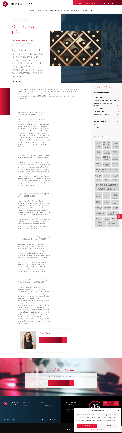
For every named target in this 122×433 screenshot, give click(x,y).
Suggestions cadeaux (98, 208)
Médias (96, 124)
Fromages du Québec (98, 180)
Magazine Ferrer (106, 195)
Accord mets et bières (98, 145)
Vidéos (96, 127)
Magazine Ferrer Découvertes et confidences (114, 195)
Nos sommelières (46, 406)
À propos (38, 10)
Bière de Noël (115, 152)
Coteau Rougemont (98, 164)
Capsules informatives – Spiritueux (103, 96)
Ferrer (107, 176)
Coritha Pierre (106, 158)
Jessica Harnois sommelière (106, 187)
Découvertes (99, 111)
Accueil (31, 10)
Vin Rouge (98, 218)
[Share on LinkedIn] (19, 81)
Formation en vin (115, 176)
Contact (85, 10)
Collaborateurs (75, 10)
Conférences (99, 108)
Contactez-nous (29, 409)
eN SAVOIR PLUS (107, 403)
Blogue (66, 10)
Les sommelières (100, 121)
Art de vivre (98, 152)
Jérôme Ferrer (98, 195)
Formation (98, 118)
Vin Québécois (113, 213)
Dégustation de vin (101, 170)
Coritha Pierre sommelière (115, 158)
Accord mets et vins (102, 92)
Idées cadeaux (106, 180)
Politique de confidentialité (97, 429)
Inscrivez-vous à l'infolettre (89, 3)
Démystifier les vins (98, 176)
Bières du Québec (98, 158)
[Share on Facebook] (13, 81)
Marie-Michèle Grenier (23, 43)
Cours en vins (115, 164)
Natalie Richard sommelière (98, 203)
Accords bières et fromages (115, 145)
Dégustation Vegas (101, 114)
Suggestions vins (107, 208)
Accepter (87, 426)
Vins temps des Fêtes (113, 224)
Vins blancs (115, 218)
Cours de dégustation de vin (106, 164)
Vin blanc (100, 213)
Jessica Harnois (115, 180)
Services (43, 402)
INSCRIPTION (58, 383)
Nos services (58, 10)
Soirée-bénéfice (115, 202)
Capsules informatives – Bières (103, 104)
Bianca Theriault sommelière (107, 152)
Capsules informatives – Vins (105, 100)
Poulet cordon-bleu (106, 203)
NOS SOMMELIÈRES (48, 10)
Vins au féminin (107, 218)
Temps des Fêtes (115, 208)
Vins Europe (100, 224)
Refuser (108, 426)
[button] (118, 411)
